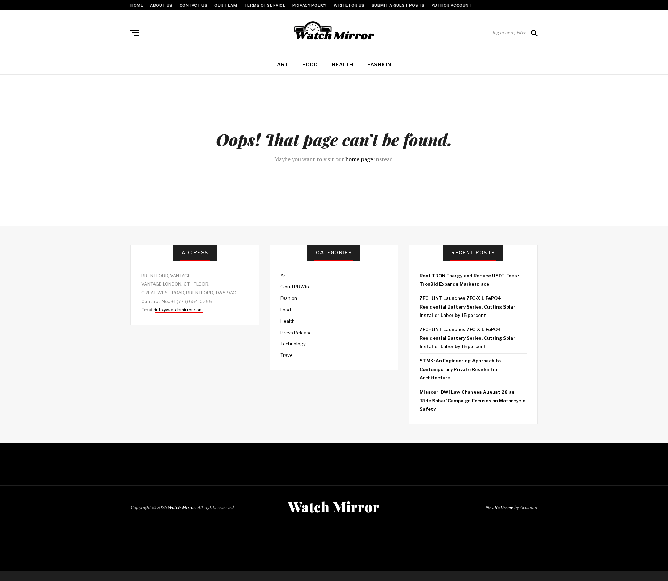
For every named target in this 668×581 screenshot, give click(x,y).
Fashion (379, 65)
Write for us (349, 5)
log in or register (509, 32)
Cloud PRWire (295, 286)
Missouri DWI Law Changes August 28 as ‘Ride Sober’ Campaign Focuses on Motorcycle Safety (472, 400)
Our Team (225, 5)
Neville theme (499, 507)
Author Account (452, 5)
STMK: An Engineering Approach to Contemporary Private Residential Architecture (460, 369)
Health (342, 65)
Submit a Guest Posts (398, 5)
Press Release (296, 332)
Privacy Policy (309, 5)
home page (359, 159)
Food (310, 65)
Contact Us (194, 5)
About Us (161, 5)
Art (283, 65)
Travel (287, 355)
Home (136, 5)
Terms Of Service (265, 5)
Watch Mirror (181, 507)
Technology (293, 343)
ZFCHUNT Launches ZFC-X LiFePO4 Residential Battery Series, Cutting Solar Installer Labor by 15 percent (467, 306)
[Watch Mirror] (334, 31)
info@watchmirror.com (179, 309)
